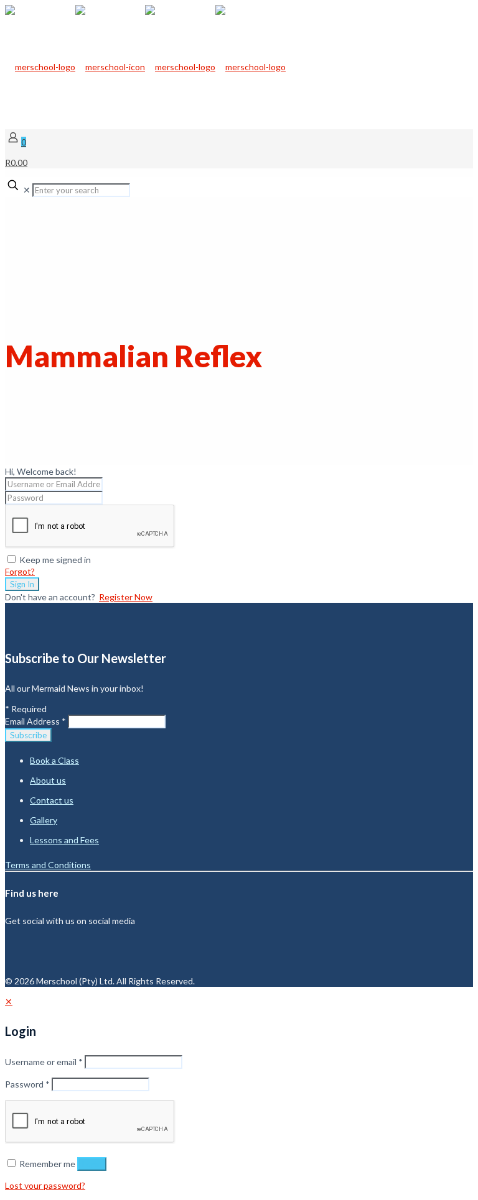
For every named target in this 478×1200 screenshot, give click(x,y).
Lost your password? (45, 1185)
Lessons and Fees (64, 840)
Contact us (51, 800)
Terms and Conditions (48, 864)
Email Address (35, 721)
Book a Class (54, 760)
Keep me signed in (55, 559)
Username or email (44, 1061)
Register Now (125, 597)
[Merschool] (145, 67)
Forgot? (20, 571)
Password (27, 1084)
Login (91, 1164)
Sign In (22, 584)
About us (48, 780)
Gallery (43, 820)
